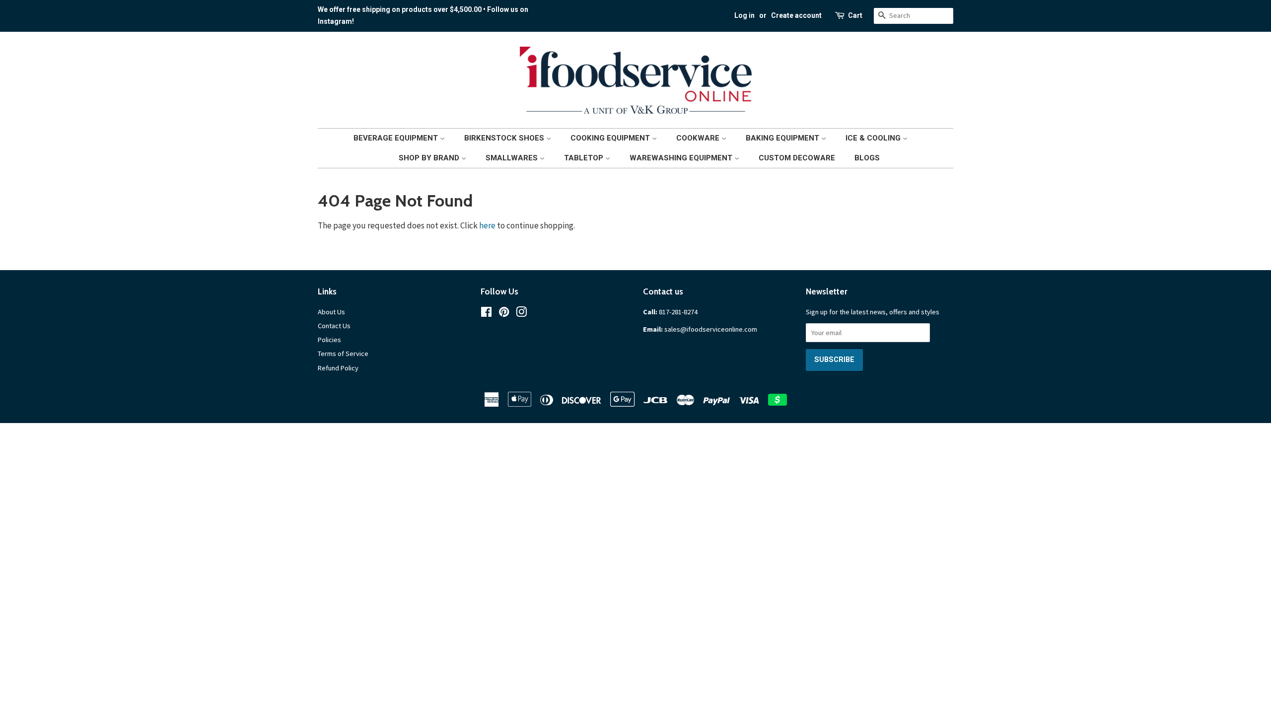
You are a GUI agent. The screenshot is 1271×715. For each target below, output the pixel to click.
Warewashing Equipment (682, 157)
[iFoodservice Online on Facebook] (486, 313)
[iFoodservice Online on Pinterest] (503, 313)
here (487, 225)
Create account (796, 15)
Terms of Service (343, 353)
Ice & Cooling (874, 138)
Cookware (698, 138)
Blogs (867, 157)
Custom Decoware (797, 157)
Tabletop (584, 157)
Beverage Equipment (396, 138)
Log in (744, 15)
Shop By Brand (430, 157)
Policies (329, 339)
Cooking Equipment (611, 138)
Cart (855, 15)
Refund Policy (338, 367)
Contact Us (334, 325)
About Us (331, 311)
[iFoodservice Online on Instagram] (521, 313)
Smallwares (513, 157)
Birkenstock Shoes (505, 138)
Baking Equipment (783, 138)
